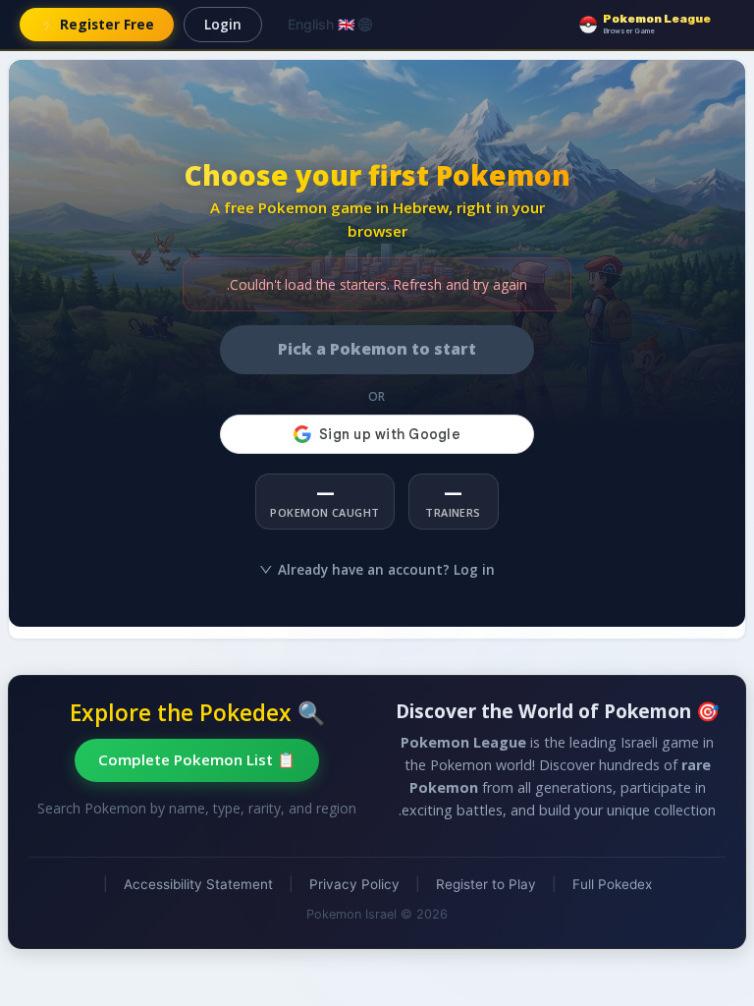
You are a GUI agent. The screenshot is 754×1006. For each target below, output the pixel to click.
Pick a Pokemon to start (377, 349)
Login (223, 24)
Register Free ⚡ (96, 24)
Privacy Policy (354, 884)
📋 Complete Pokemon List (197, 759)
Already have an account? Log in (386, 569)
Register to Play (486, 884)
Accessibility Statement (198, 884)
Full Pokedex (612, 884)
